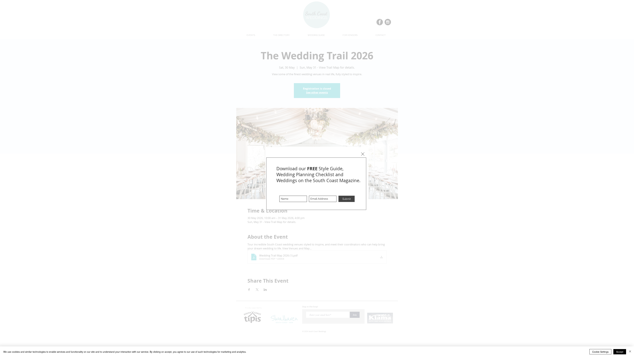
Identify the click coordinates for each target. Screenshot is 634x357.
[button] (362, 154)
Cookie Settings (600, 351)
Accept (619, 351)
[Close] (630, 351)
